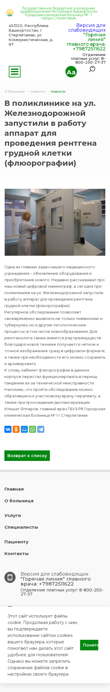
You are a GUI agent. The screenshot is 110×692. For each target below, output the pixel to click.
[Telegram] (40, 429)
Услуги (12, 515)
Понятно (90, 645)
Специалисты (21, 527)
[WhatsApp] (32, 429)
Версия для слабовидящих (87, 28)
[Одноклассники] (16, 429)
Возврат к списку (27, 455)
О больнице (19, 500)
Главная (14, 489)
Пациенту (16, 542)
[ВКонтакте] (7, 429)
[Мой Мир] (24, 429)
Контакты (16, 553)
